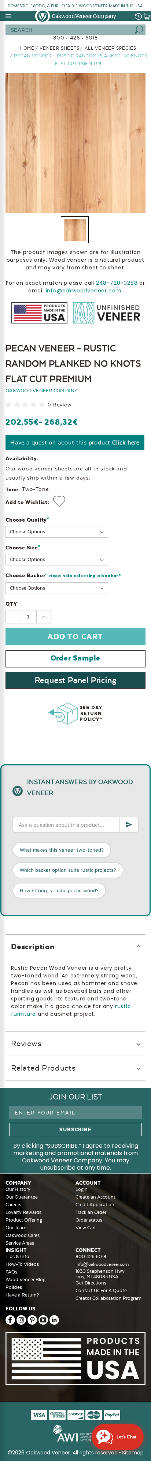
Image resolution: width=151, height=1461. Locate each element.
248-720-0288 (117, 283)
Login (82, 1189)
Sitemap (133, 1452)
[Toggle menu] (8, 16)
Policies (13, 1287)
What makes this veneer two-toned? (62, 850)
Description (33, 946)
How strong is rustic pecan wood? (59, 890)
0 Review (59, 405)
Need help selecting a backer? (85, 576)
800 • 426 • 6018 (75, 38)
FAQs (11, 1272)
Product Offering (23, 1220)
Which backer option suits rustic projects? (68, 870)
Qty (11, 604)
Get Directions (91, 1283)
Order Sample (76, 658)
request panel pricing (76, 680)
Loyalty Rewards (23, 1212)
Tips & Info (17, 1256)
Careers (13, 1204)
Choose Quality (27, 519)
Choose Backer (63, 575)
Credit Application (95, 1204)
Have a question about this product (75, 442)
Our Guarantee (21, 1197)
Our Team (15, 1227)
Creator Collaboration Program (108, 1298)
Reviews (26, 1043)
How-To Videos (22, 1264)
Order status (89, 1220)
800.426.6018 (91, 1256)
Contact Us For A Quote (101, 1290)
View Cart (86, 1227)
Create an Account (95, 1197)
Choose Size (22, 547)
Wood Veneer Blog (25, 1279)
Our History (17, 1189)
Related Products (43, 1067)
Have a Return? (22, 1295)
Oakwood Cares (22, 1235)
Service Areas (19, 1243)
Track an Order (91, 1212)
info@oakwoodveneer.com (84, 290)
